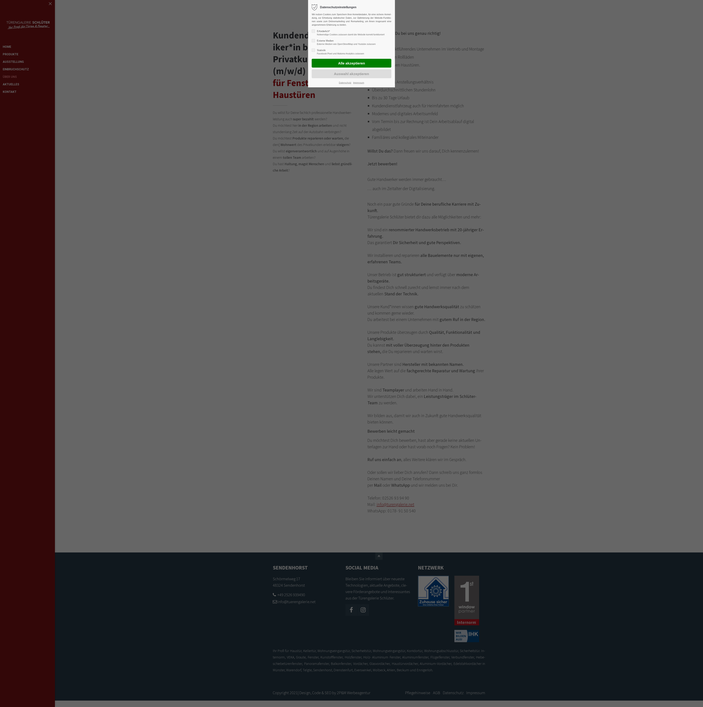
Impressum (358, 82)
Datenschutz (345, 82)
